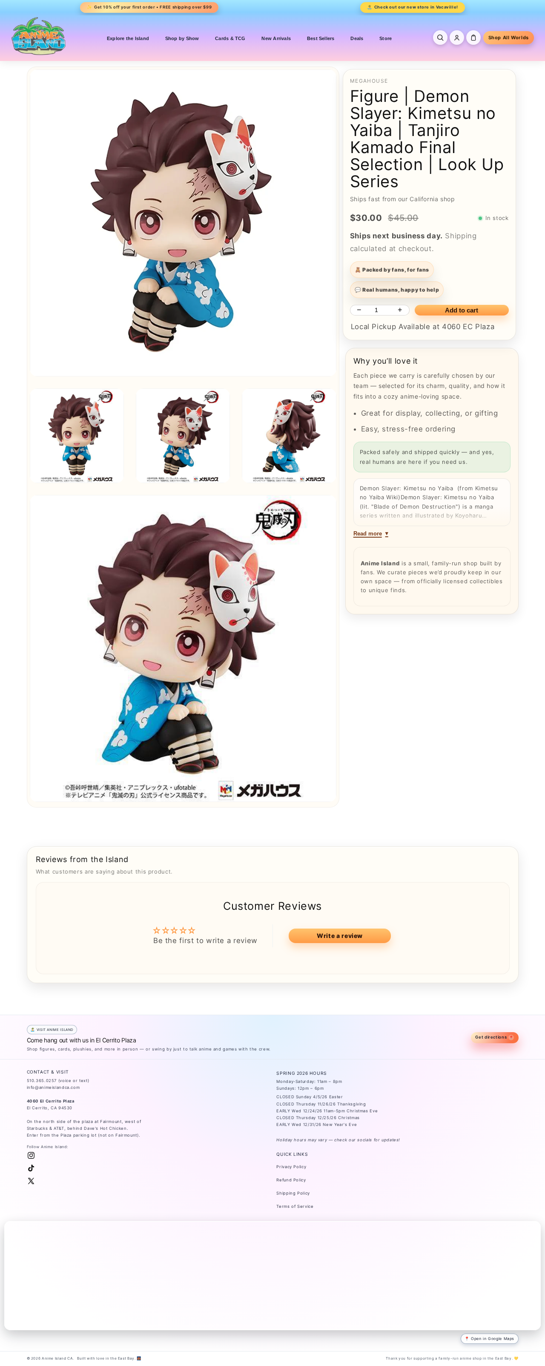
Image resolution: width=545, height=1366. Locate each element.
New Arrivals (276, 38)
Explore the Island (128, 38)
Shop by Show (182, 38)
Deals (356, 38)
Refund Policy (291, 1180)
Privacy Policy (291, 1166)
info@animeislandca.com (53, 1087)
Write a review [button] (340, 935)
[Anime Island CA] (38, 36)
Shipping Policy (293, 1193)
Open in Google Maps (492, 1338)
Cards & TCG (230, 38)
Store (385, 38)
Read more (367, 533)
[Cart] (473, 37)
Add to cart (461, 310)
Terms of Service (294, 1206)
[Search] (440, 37)
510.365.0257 (42, 1080)
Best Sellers (321, 38)
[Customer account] (457, 37)
